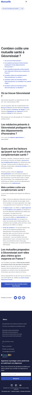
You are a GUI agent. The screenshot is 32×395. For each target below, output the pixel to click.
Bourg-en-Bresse (6, 107)
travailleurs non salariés (13, 209)
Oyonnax (26, 107)
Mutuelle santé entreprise (10, 332)
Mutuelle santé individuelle (10, 330)
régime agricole (26, 207)
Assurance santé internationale (11, 336)
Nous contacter (7, 346)
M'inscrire (16, 378)
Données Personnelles (25, 391)
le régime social (7, 207)
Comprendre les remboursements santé (14, 324)
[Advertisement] (16, 29)
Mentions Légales (15, 391)
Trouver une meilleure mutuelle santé (13, 326)
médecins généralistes (16, 137)
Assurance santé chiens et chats (12, 334)
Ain (22, 8)
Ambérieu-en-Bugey (18, 109)
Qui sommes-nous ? (8, 342)
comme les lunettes (21, 166)
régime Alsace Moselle (10, 219)
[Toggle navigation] (26, 2)
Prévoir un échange (8, 349)
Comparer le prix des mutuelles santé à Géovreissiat (16, 285)
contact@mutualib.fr (8, 351)
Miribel (9, 113)
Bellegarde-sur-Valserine (15, 111)
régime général (20, 217)
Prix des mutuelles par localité (10, 8)
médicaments (16, 183)
